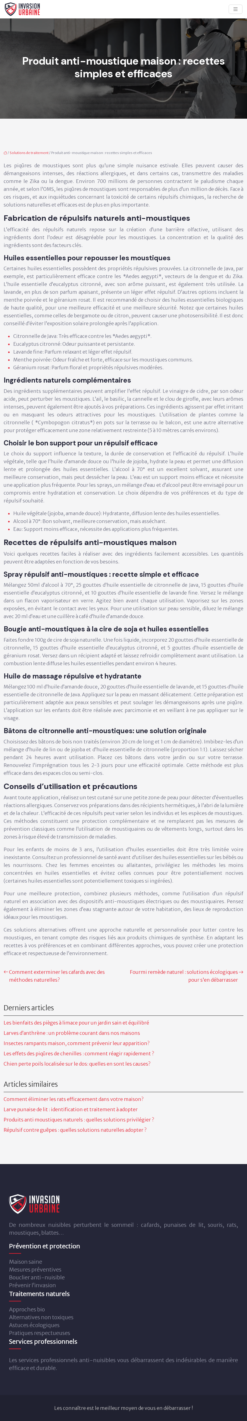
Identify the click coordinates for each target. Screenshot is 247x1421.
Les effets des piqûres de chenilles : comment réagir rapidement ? (79, 1054)
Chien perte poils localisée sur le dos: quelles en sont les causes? (77, 1064)
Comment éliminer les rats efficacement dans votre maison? (73, 1099)
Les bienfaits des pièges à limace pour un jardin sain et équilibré (76, 1023)
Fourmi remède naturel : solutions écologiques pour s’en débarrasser (184, 976)
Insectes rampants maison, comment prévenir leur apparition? (76, 1043)
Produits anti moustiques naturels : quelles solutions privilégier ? (79, 1120)
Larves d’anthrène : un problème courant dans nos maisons (72, 1033)
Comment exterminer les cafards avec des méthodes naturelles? (57, 976)
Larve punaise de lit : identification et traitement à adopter (71, 1109)
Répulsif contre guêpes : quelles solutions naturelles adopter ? (75, 1130)
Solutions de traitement (29, 153)
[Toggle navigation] (235, 9)
